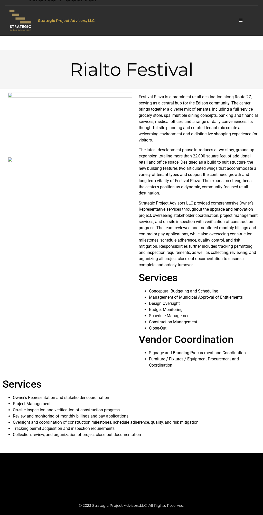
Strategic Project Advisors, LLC (66, 20)
